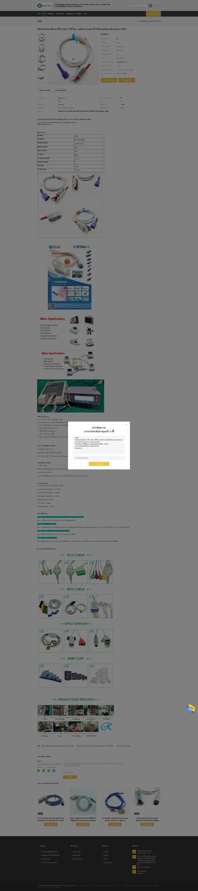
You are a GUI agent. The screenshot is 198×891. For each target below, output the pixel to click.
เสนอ (99, 464)
